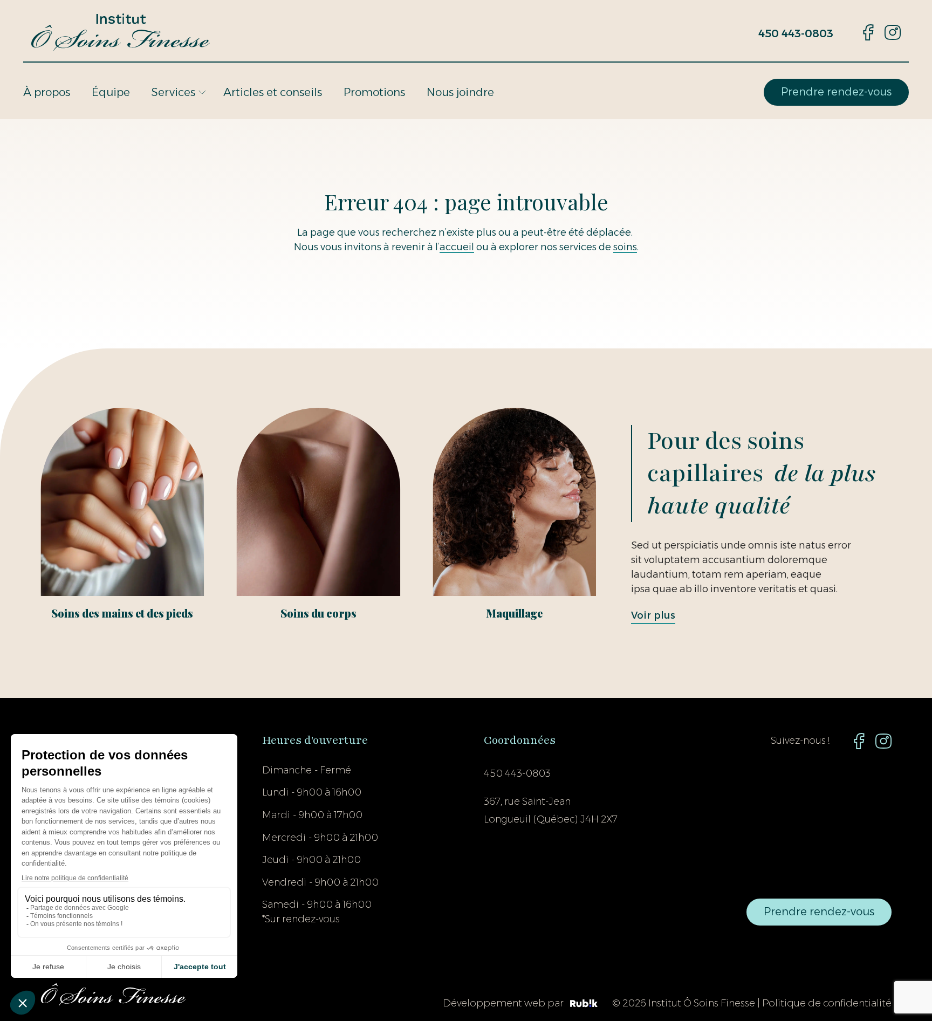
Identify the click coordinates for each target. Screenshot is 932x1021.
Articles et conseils (272, 92)
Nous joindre (460, 92)
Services (173, 92)
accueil (457, 247)
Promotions (374, 92)
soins (625, 247)
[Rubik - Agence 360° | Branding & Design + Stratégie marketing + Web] (584, 1003)
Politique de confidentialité (827, 1003)
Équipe (111, 92)
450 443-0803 (795, 33)
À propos (46, 92)
